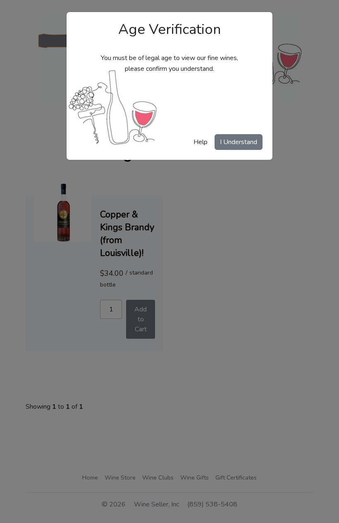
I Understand (238, 142)
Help (200, 142)
